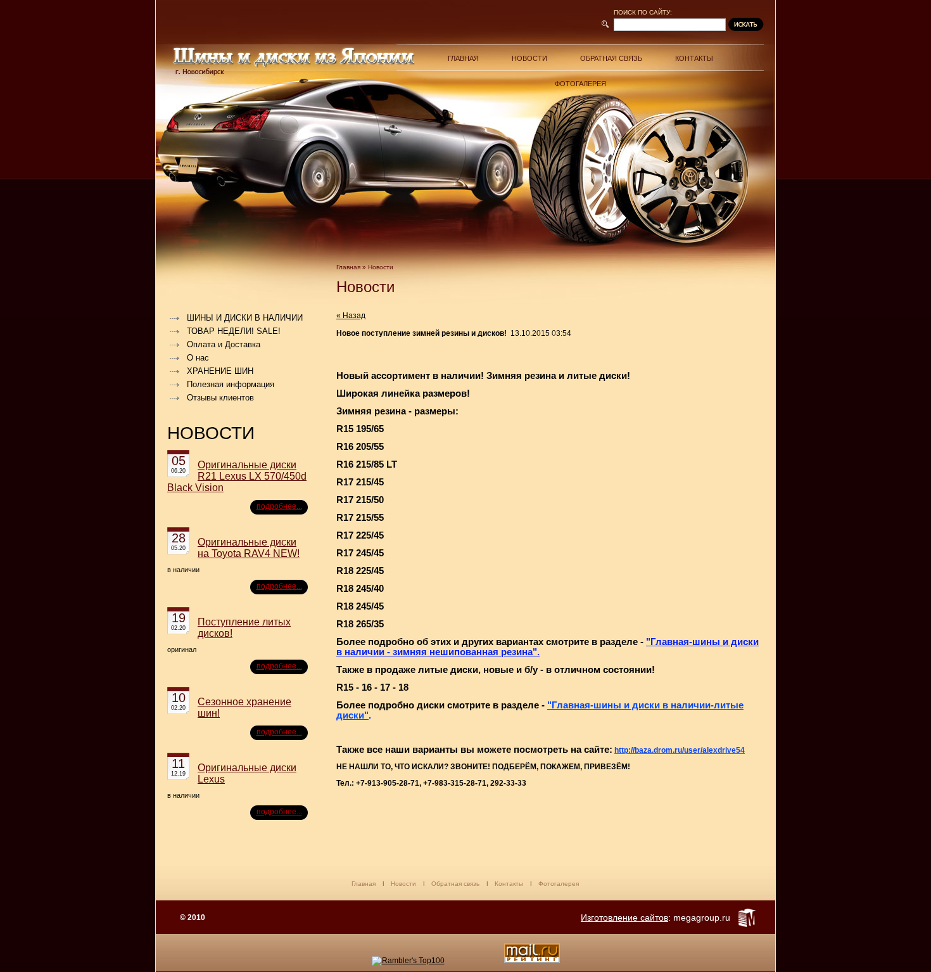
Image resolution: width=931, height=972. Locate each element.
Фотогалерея (580, 83)
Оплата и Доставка (223, 344)
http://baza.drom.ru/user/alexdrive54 (679, 750)
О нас (198, 357)
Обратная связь (611, 58)
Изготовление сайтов (624, 917)
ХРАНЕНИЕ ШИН (220, 371)
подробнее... (279, 506)
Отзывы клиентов (220, 397)
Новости (529, 58)
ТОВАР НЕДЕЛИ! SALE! (234, 331)
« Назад (350, 315)
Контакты (694, 58)
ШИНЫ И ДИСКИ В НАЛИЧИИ (245, 318)
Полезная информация (230, 384)
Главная (463, 58)
